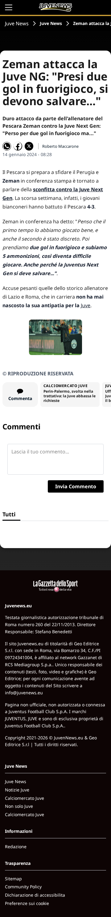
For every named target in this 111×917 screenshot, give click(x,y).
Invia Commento (75, 486)
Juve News (17, 23)
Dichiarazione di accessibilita (35, 895)
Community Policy (23, 887)
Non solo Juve (19, 806)
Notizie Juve (17, 790)
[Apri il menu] (8, 7)
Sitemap (13, 879)
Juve (85, 305)
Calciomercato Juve (24, 798)
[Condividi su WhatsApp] (6, 146)
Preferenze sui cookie (27, 903)
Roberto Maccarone (60, 146)
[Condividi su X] (29, 146)
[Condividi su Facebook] (18, 146)
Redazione (16, 846)
